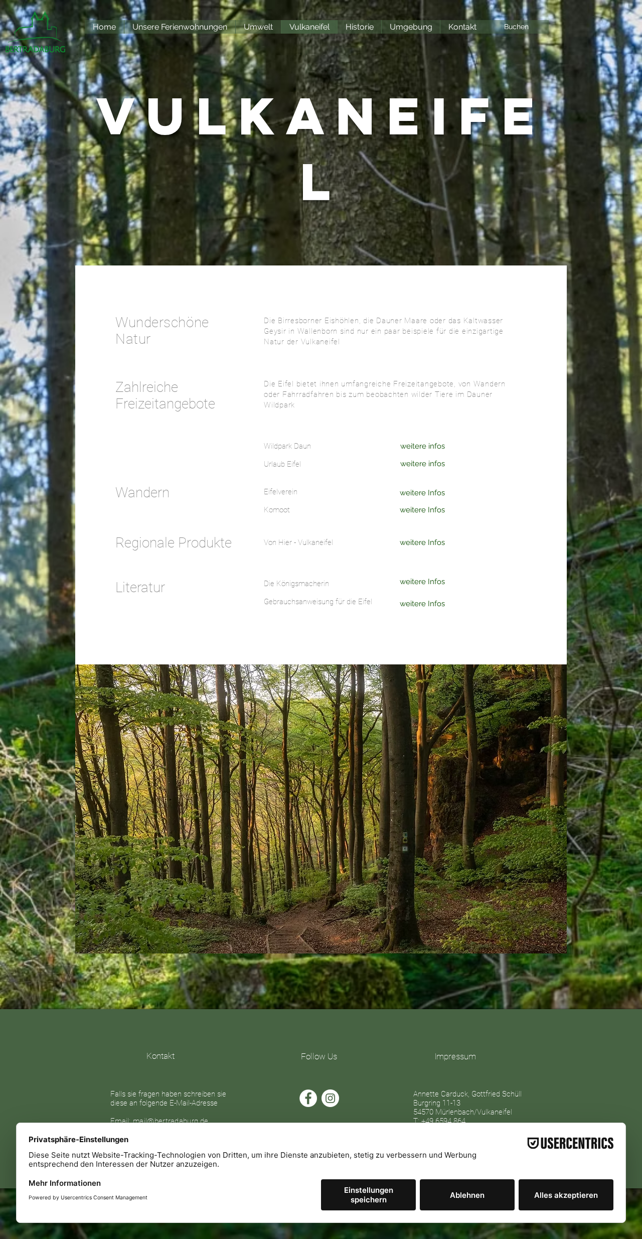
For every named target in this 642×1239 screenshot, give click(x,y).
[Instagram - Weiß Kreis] (330, 1098)
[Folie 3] (322, 935)
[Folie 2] (310, 935)
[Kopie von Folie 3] (333, 935)
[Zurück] (88, 809)
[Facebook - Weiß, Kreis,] (308, 1098)
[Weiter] (554, 809)
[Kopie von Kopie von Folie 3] (344, 935)
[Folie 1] (298, 935)
